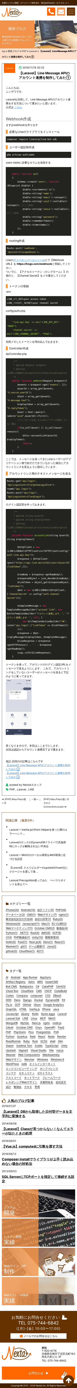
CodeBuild (60, 990)
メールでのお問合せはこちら (41, 1336)
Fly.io (9, 1004)
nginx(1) (64, 914)
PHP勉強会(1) (22, 937)
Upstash (11, 1050)
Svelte (38, 1045)
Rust (35, 1041)
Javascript (12, 1013)
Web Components (29, 1054)
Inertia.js (34, 1009)
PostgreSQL (43, 1032)
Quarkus (22, 1036)
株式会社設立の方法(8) (19, 919)
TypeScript (51, 1045)
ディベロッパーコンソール (29, 259)
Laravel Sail (13, 1018)
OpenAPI (49, 1027)
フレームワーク (51, 1077)
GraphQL (11, 1009)
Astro (31, 981)
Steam (10, 1045)
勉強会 (17, 1086)
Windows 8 (57, 1059)
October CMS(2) (45, 928)
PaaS (61, 1027)
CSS (47, 995)
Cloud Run (12, 990)
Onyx (38, 1027)
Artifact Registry (16, 981)
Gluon (37, 1004)
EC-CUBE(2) (59, 923)
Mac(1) (45, 923)
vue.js (59, 1050)
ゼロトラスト (45, 1073)
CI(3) (9, 937)
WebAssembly (51, 1054)
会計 (8, 1086)
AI (7, 977)
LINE (31, 789)
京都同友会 (46, 1082)
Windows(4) (13, 923)
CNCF (48, 990)
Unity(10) (37, 937)
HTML (23, 1009)
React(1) (60, 941)
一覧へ (35, 799)
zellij (24, 1063)
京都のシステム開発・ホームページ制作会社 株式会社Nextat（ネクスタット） (36, 3)
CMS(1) (31, 914)
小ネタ (28, 1086)
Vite (51, 1050)
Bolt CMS (11, 986)
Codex (10, 995)
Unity (64, 1045)
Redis (51, 1036)
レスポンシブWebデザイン (21, 1082)
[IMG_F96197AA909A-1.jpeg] (38, 707)
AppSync (45, 977)
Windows (42, 1059)
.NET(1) (24, 932)
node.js (57, 1022)
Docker (38, 1000)
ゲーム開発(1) (37, 946)
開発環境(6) (52, 937)
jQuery (25, 1013)
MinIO (52, 1018)
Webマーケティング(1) (19, 928)
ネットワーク (32, 1077)
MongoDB (12, 1022)
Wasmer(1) (12, 946)
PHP (12, 789)
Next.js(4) (35, 941)
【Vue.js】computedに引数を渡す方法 (32, 1146)
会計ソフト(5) (45, 909)
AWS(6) (45, 932)
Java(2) (51, 946)
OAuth (9, 1027)
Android (15, 977)
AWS (40, 981)
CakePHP (47, 986)
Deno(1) (48, 941)
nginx (46, 1022)
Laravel (9, 68)
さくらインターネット (42, 1063)
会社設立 (61, 1082)
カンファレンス (49, 1068)
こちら (18, 107)
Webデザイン (14, 1059)
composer (36, 995)
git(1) (24, 946)
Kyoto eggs (48, 1013)
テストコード (13, 1077)
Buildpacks (26, 986)
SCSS (43, 1041)
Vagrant (23, 1050)
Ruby (26, 1041)
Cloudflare (27, 990)
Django (27, 1000)
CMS (39, 990)
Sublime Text (24, 1045)
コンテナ (11, 1073)
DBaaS (57, 995)
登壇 (37, 1086)
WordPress (12, 1063)
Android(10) (28, 909)
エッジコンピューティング (21, 1068)
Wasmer (11, 1054)
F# (63, 1000)
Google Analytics (53, 1004)
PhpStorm (20, 1032)
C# (37, 986)
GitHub (27, 1004)
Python (10, 1036)
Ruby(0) (58, 919)
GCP (17, 1004)
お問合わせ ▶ (38, 1373)
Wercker (29, 1059)
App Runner (30, 977)
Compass (22, 995)
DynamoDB (52, 1000)
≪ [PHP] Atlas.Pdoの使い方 (14, 801)
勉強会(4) (62, 928)
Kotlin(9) (11, 941)
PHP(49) (61, 909)
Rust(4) (34, 932)
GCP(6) (56, 932)
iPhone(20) (12, 909)
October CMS (24, 1027)
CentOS (61, 986)
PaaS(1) (22, 941)
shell (52, 1041)
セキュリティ (27, 1073)
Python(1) (12, 932)
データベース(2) (15, 914)
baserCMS (51, 981)
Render (61, 1036)
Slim (60, 1041)
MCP (43, 1018)
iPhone (46, 1009)
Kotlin (35, 1013)
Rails (33, 1036)
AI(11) (40, 951)
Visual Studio (38, 1050)
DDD (8, 1000)
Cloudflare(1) (27, 951)
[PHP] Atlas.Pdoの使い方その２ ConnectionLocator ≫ (56, 803)
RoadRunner (13, 1041)
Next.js (36, 1022)
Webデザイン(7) (47, 914)
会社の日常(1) (43, 919)
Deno (17, 1000)
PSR (56, 1032)
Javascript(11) (31, 923)
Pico (31, 1032)
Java (56, 1009)
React (41, 1036)
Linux (34, 1018)
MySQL (24, 1022)
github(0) (11, 951)
